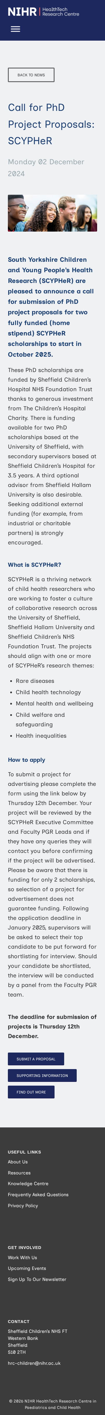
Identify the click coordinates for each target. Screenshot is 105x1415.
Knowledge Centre (28, 1183)
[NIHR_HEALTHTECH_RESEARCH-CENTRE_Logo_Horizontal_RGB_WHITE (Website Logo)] (43, 11)
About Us (18, 1162)
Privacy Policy (23, 1205)
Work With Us (22, 1257)
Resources (19, 1173)
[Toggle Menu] (15, 29)
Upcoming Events (27, 1268)
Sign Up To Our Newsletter (37, 1279)
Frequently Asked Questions (38, 1194)
